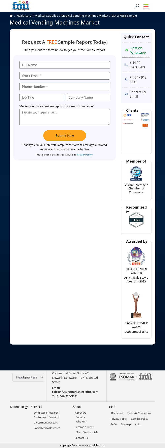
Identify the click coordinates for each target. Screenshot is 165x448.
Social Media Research (47, 428)
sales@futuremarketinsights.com (75, 392)
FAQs (114, 424)
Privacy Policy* (85, 154)
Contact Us (81, 438)
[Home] (13, 15)
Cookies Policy (139, 418)
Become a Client (84, 427)
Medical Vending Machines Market (84, 15)
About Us (80, 412)
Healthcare (24, 15)
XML (137, 424)
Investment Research (46, 422)
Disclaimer (117, 413)
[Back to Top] (155, 414)
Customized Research (47, 417)
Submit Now (65, 135)
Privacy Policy (119, 418)
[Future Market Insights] (21, 6)
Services (36, 407)
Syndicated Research (46, 412)
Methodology (19, 407)
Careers (80, 417)
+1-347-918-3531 (66, 396)
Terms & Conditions (139, 413)
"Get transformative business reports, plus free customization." (56, 106)
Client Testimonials (87, 432)
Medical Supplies (46, 15)
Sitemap (126, 424)
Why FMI (81, 421)
